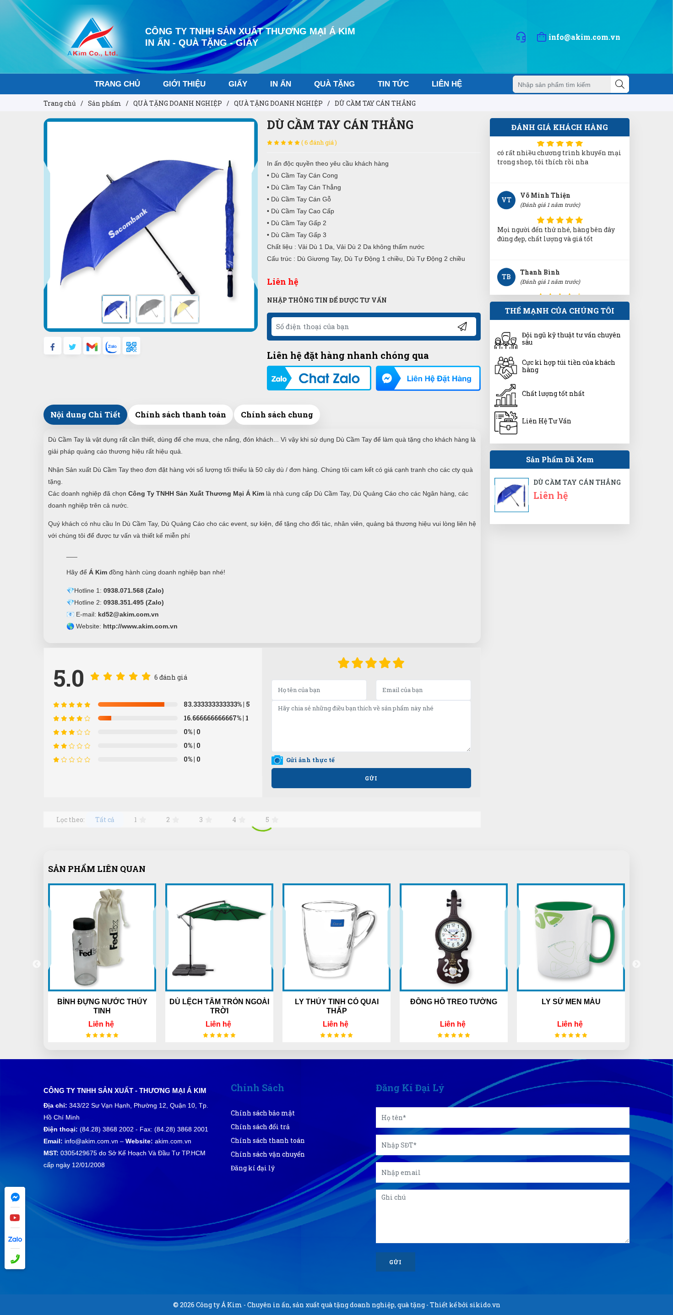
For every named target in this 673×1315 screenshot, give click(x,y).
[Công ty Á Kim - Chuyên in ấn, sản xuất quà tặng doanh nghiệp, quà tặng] (93, 36)
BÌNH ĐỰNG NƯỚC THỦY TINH (102, 1006)
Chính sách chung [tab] (277, 414)
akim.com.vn (173, 1141)
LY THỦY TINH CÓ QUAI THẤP (337, 1006)
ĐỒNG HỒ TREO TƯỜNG (453, 1002)
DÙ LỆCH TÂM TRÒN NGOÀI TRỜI (219, 1006)
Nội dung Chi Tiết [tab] (85, 414)
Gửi (371, 778)
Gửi (395, 1262)
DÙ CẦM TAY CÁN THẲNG (577, 482)
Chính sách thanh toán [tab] (180, 414)
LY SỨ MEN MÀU (571, 1002)
